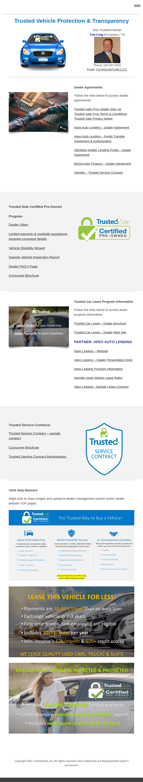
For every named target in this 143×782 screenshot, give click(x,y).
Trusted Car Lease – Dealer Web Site (100, 332)
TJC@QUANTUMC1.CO (111, 69)
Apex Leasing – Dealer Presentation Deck (103, 360)
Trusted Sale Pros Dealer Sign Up (97, 109)
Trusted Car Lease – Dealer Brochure (100, 323)
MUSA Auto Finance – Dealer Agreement (102, 164)
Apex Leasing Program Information (98, 369)
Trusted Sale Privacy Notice (93, 118)
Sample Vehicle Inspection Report (34, 257)
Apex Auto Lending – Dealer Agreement (101, 127)
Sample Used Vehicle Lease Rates (98, 378)
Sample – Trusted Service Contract (98, 172)
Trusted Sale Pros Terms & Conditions (100, 114)
